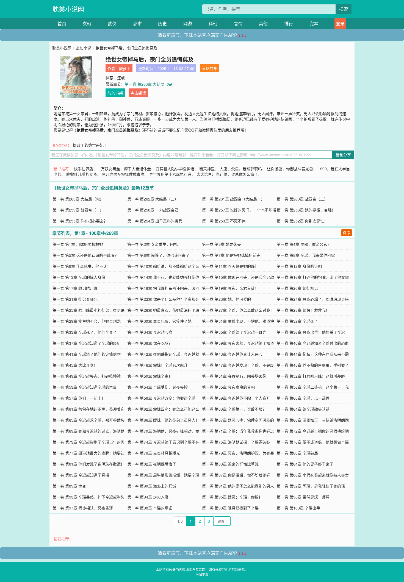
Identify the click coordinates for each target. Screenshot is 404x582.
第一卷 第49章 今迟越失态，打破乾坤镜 (86, 376)
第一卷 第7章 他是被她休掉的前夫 (231, 255)
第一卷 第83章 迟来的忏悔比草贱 (230, 464)
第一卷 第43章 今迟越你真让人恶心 (232, 354)
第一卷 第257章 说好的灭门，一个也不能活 (239, 210)
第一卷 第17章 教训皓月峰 (75, 288)
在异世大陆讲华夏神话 (175, 168)
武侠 (112, 23)
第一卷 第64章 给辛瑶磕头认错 (303, 409)
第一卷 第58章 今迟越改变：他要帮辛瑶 (161, 398)
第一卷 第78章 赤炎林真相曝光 (153, 453)
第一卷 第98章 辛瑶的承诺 (149, 508)
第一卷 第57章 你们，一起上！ (78, 398)
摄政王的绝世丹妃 (88, 145)
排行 (288, 23)
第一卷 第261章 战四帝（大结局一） (233, 199)
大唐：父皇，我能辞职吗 (241, 168)
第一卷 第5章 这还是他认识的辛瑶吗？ (85, 255)
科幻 (213, 23)
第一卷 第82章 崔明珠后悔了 (151, 464)
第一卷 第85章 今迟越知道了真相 (80, 475)
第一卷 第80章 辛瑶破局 (297, 453)
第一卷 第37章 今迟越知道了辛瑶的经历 (86, 343)
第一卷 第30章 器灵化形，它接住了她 (159, 321)
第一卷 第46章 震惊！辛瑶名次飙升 (157, 365)
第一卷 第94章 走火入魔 (147, 497)
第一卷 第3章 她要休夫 (221, 244)
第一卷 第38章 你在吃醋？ (149, 343)
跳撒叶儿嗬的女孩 (81, 174)
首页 (61, 23)
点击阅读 (138, 93)
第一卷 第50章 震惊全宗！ (149, 376)
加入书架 (115, 93)
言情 (238, 23)
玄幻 (86, 23)
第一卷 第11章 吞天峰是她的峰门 (230, 266)
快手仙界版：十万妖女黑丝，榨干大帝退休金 (112, 168)
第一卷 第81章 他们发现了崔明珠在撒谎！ (88, 464)
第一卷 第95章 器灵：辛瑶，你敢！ (232, 497)
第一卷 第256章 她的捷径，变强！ (306, 210)
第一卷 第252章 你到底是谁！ (302, 221)
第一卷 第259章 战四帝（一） (78, 210)
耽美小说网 (68, 8)
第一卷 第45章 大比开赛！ (75, 365)
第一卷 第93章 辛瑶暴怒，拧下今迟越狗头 (88, 497)
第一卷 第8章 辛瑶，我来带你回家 (306, 255)
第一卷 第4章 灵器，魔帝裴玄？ (304, 244)
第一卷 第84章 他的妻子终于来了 (305, 464)
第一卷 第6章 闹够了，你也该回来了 (158, 255)
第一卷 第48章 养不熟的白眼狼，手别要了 (313, 365)
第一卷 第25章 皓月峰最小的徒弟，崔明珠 (88, 310)
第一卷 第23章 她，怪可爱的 (226, 299)
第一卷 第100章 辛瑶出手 (298, 508)
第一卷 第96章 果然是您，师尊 (303, 497)
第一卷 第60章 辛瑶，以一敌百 (303, 398)
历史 (162, 23)
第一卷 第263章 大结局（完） (150, 84)
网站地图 (202, 574)
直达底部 (209, 68)
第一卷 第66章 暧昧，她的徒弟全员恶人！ (163, 420)
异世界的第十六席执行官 (170, 174)
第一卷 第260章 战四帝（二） (302, 199)
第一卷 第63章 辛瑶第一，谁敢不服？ (234, 409)
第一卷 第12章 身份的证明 (299, 266)
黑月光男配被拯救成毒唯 (123, 174)
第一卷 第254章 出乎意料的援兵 (154, 221)
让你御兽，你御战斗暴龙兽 (290, 168)
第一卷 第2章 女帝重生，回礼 (152, 244)
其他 (263, 23)
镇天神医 (207, 168)
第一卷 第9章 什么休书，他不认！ (81, 266)
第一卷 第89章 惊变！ (71, 486)
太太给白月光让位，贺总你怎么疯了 (227, 174)
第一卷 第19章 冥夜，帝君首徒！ (230, 288)
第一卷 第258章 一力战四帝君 (152, 210)
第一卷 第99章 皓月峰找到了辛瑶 (230, 508)
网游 (187, 23)
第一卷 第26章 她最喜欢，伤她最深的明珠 (163, 310)
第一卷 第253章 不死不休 (223, 221)
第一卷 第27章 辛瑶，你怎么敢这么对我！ (238, 310)
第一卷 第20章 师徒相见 (297, 288)
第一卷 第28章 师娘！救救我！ (303, 310)
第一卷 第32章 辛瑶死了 (297, 321)
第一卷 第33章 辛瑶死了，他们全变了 (84, 332)
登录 (340, 23)
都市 (137, 23)
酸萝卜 (125, 68)
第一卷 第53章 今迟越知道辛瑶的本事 (84, 387)
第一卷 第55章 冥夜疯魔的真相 (228, 387)
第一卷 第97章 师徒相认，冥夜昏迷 (82, 508)
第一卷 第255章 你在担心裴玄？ (79, 221)
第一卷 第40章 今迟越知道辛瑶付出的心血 (313, 343)
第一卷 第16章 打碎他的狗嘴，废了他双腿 (313, 277)
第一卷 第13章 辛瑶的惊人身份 (78, 277)
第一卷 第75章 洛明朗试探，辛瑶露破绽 (236, 442)
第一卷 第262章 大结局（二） (152, 199)
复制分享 (343, 154)
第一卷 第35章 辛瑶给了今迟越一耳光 (234, 332)
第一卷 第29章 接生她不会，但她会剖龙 (86, 321)
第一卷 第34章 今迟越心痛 (149, 332)
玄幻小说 (83, 48)
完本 (313, 23)
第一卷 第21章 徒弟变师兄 (75, 299)
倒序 (346, 232)
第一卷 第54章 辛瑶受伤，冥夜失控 (157, 387)
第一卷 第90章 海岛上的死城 (151, 486)
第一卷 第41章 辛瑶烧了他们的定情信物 (86, 354)
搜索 (343, 9)
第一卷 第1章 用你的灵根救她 (77, 244)
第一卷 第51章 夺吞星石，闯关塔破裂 (234, 376)
